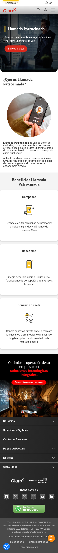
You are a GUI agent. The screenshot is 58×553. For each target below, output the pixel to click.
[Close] (53, 242)
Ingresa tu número (19, 265)
